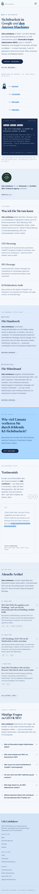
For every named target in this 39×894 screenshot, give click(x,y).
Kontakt (4, 847)
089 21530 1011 (7, 876)
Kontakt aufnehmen (12, 61)
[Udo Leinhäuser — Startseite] (8, 3)
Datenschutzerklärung (8, 861)
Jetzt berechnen (10, 451)
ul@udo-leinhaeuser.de (9, 879)
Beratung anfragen (9, 352)
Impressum (5, 858)
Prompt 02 (13, 125)
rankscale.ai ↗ (7, 194)
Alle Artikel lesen (9, 695)
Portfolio (4, 844)
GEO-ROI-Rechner (7, 840)
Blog (3, 837)
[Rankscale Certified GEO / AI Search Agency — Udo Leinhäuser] (7, 177)
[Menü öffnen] (35, 3)
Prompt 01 (6, 125)
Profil (3, 855)
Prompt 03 (20, 125)
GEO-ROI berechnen (9, 67)
